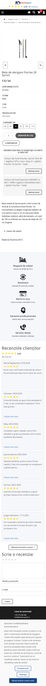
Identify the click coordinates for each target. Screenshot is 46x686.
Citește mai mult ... (11, 416)
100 (26, 126)
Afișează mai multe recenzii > (23, 547)
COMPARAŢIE (11, 143)
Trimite (7, 601)
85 (10, 126)
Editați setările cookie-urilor (23, 681)
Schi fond (25, 19)
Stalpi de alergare (9, 22)
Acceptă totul (23, 668)
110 (32, 126)
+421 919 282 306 (20, 615)
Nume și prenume (10, 581)
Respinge (23, 674)
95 (21, 126)
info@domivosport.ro (22, 617)
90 (16, 126)
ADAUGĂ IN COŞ (25, 135)
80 (5, 126)
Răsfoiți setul (33, 171)
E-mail (5, 589)
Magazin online (13, 19)
